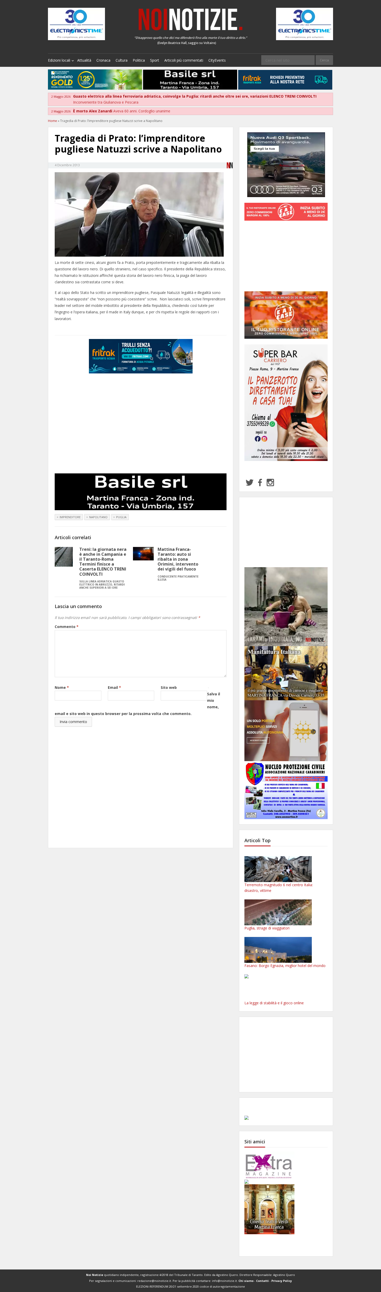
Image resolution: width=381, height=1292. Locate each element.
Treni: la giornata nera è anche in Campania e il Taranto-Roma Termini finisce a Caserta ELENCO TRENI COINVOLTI (102, 567)
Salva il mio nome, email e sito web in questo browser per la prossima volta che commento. (137, 703)
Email (114, 687)
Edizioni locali (59, 60)
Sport (154, 60)
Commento (67, 626)
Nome (62, 687)
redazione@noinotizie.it (154, 1281)
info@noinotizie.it (224, 1281)
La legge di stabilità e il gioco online (274, 1002)
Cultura (122, 60)
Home (52, 121)
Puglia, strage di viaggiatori (267, 928)
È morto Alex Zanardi (121, 111)
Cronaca (103, 60)
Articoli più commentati (183, 60)
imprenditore (70, 517)
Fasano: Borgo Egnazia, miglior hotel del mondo (285, 965)
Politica (139, 60)
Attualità (84, 60)
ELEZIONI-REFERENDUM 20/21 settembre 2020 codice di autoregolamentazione (190, 1286)
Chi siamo (245, 1281)
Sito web (169, 687)
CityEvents (217, 60)
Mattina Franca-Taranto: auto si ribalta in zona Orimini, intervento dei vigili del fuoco (178, 563)
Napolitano (98, 517)
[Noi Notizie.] (190, 19)
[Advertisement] (141, 427)
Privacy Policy (281, 1281)
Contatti (262, 1281)
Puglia (121, 517)
